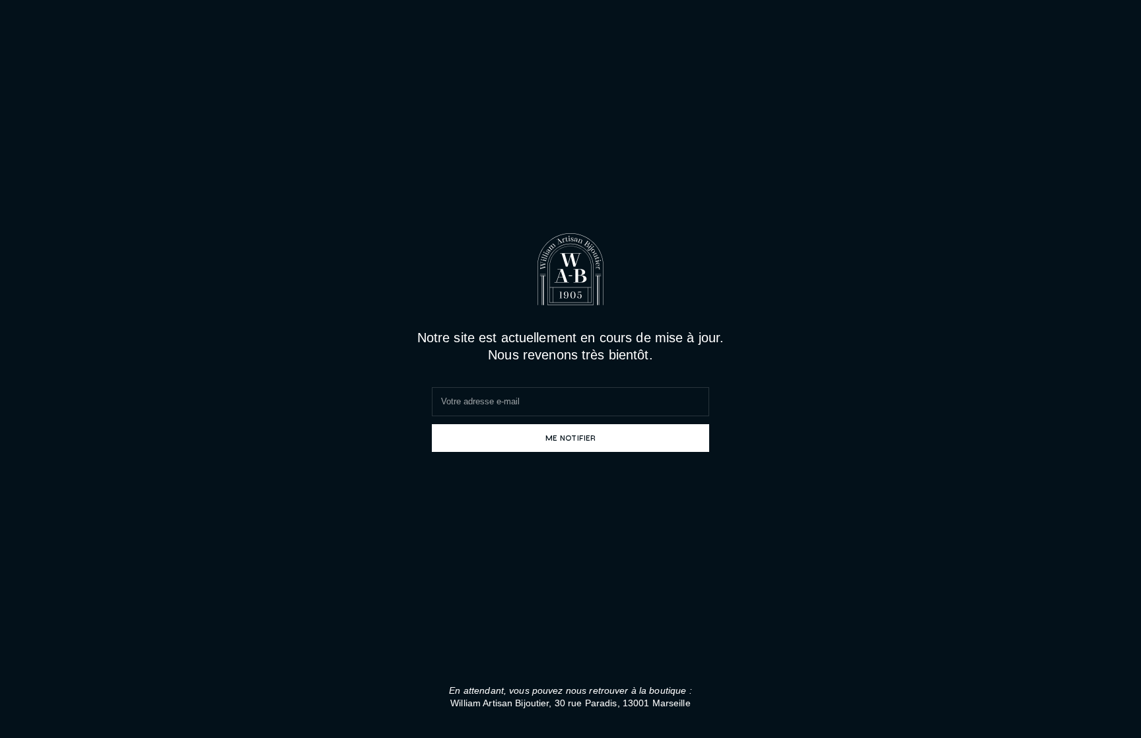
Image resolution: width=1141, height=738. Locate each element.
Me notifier (570, 437)
